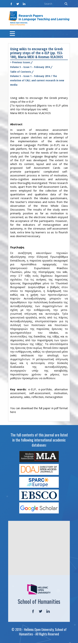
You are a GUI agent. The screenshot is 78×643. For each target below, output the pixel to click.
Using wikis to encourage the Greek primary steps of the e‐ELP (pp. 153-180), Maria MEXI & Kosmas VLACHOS (36, 52)
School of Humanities (39, 601)
